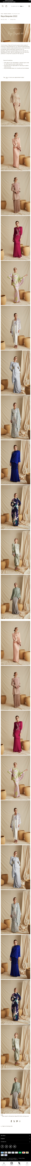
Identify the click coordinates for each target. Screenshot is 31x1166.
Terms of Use (4, 1158)
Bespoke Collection (7, 13)
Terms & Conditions (12, 1158)
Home (2, 13)
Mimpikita (5, 1159)
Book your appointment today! (9, 1)
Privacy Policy (22, 1158)
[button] (29, 6)
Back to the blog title (7, 1126)
